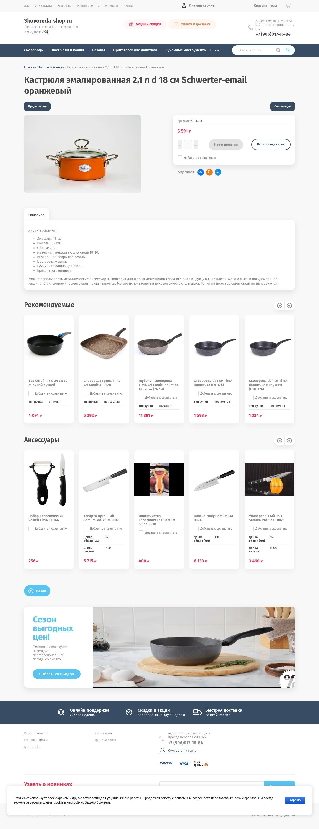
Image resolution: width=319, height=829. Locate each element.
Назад (41, 591)
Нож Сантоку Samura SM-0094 (214, 518)
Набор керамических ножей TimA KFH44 (45, 518)
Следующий (282, 106)
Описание (36, 215)
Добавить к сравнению (200, 158)
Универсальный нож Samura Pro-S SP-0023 (266, 518)
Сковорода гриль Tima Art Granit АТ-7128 (102, 383)
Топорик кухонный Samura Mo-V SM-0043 (101, 518)
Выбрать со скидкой (56, 674)
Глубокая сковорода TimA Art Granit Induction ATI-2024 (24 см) (159, 385)
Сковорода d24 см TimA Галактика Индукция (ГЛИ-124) (268, 385)
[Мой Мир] (218, 172)
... (217, 48)
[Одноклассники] (209, 172)
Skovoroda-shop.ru (48, 21)
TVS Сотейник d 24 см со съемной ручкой (47, 383)
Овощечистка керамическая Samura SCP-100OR (157, 520)
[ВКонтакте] (200, 172)
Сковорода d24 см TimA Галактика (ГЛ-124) (213, 383)
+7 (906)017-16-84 (273, 34)
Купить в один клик (271, 144)
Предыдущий (37, 106)
